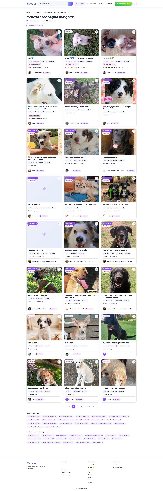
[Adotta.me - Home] (31, 3)
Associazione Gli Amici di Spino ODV (117, 170)
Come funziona (92, 465)
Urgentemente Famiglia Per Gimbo (116, 342)
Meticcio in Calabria (82, 416)
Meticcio (38, 12)
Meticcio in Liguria (49, 420)
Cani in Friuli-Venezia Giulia (94, 435)
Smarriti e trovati (66, 472)
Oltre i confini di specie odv (76, 309)
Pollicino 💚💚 (108, 58)
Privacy (89, 480)
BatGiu (109, 216)
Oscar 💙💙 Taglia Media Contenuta (79, 58)
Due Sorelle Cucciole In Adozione (115, 204)
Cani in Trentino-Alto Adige (51, 442)
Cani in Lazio (111, 435)
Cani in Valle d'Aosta (82, 442)
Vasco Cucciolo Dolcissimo (75, 157)
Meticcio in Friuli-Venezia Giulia (119, 416)
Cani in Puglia (89, 439)
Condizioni (90, 477)
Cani (33, 12)
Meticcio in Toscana (81, 423)
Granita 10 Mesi (34, 204)
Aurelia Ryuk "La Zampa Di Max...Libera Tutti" (44, 261)
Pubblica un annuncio (119, 467)
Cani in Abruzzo (33, 435)
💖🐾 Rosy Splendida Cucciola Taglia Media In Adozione (117, 107)
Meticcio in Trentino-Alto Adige (101, 423)
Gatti (63, 467)
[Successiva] (93, 406)
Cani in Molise (61, 439)
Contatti (90, 482)
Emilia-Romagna (47, 12)
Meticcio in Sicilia (66, 423)
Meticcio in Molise (98, 420)
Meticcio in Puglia (34, 423)
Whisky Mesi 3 (33, 342)
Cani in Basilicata (47, 435)
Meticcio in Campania (99, 416)
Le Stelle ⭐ (91, 467)
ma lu (33, 123)
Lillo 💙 (31, 58)
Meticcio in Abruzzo (49, 416)
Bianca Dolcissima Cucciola (75, 388)
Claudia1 (71, 399)
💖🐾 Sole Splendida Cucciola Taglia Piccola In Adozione (42, 158)
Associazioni (65, 470)
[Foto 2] (81, 103)
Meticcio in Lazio (33, 420)
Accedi (115, 465)
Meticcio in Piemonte (114, 420)
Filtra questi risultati (36, 25)
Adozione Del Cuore (35, 250)
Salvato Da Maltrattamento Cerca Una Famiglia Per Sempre (117, 296)
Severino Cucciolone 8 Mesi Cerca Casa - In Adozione (80, 296)
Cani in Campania (76, 435)
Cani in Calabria (61, 435)
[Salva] (59, 32)
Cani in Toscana (33, 442)
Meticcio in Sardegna (50, 423)
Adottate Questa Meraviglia (76, 250)
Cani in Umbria (68, 442)
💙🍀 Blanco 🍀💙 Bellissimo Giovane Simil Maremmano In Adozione (42, 107)
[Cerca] (70, 4)
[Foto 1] (42, 54)
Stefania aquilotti (37, 72)
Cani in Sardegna (103, 439)
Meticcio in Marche (82, 420)
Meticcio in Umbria (119, 423)
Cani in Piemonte (75, 439)
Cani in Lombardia (34, 439)
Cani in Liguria (124, 435)
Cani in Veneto (98, 442)
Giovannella (35, 216)
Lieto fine (90, 470)
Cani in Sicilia (117, 439)
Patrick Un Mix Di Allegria (37, 295)
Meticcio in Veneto (52, 427)
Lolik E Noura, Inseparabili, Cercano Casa (80, 204)
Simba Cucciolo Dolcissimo (38, 388)
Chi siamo (90, 475)
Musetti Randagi (74, 216)
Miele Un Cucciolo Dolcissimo (114, 388)
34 (89, 406)
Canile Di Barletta (74, 123)
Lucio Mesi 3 (69, 342)
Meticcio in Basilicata (66, 416)
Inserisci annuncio (66, 475)
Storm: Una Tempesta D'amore (77, 106)
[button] (80, 4)
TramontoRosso (111, 354)
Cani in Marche (49, 439)
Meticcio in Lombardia (65, 420)
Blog (89, 472)
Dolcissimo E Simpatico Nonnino (115, 250)
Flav (70, 170)
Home (28, 12)
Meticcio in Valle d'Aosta (35, 427)
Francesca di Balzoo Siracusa (40, 309)
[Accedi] (134, 4)
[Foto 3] (45, 103)
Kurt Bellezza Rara (110, 157)
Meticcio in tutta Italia (34, 416)
